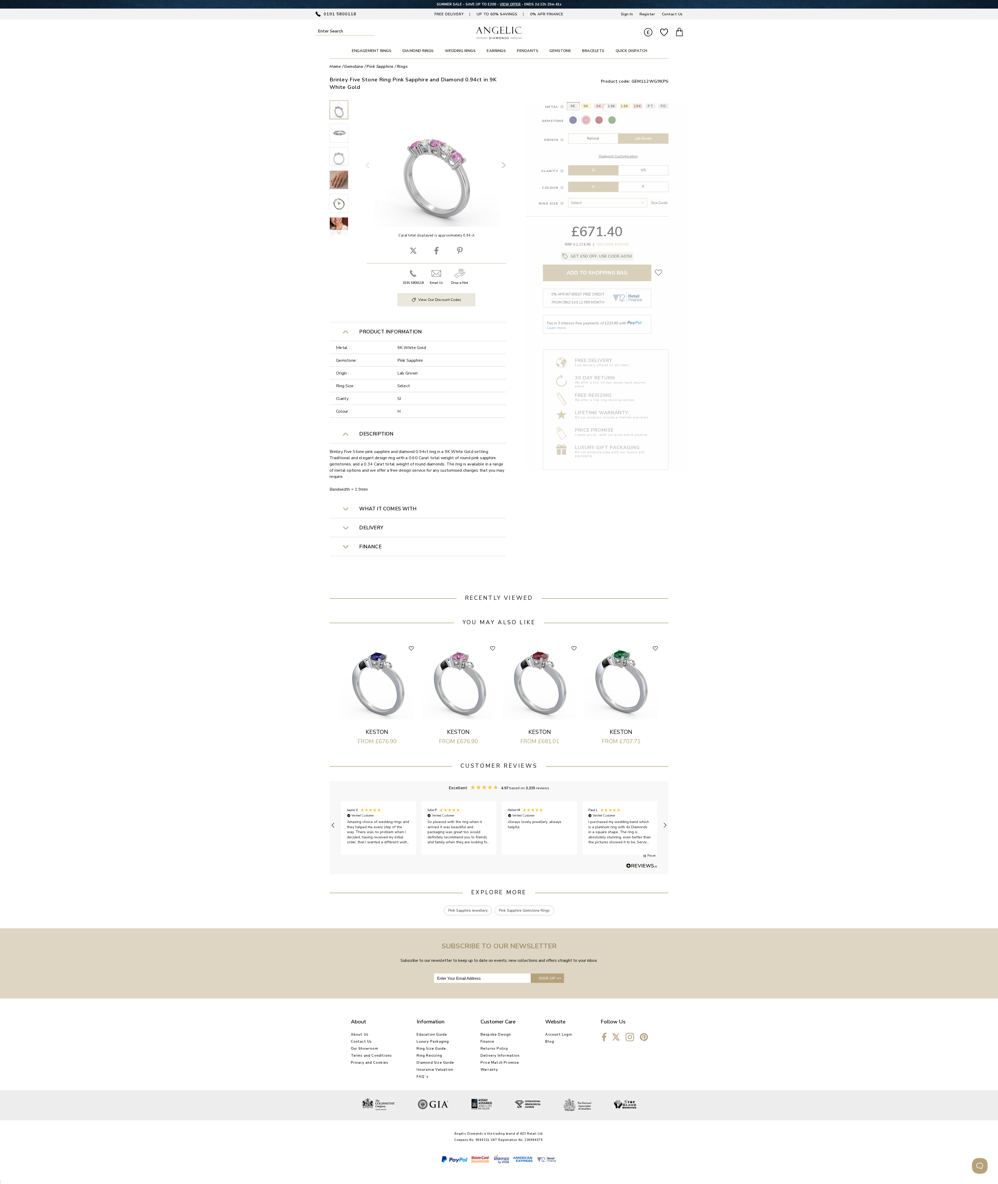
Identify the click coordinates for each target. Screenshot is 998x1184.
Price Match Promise (500, 1062)
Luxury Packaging (433, 1041)
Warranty (489, 1069)
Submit (372, 31)
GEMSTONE (560, 50)
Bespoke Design (496, 1034)
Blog (549, 1041)
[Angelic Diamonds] (499, 38)
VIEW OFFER (510, 4)
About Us (360, 1034)
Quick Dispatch (631, 50)
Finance (487, 1041)
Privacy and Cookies (370, 1062)
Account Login (558, 1034)
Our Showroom (364, 1048)
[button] (333, 825)
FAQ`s (423, 1076)
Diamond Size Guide (435, 1062)
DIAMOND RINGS (418, 50)
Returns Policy (494, 1048)
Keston (377, 732)
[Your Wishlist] (664, 32)
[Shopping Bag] (679, 33)
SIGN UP (550, 978)
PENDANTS (527, 50)
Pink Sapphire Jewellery (468, 910)
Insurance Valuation (435, 1069)
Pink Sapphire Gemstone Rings (524, 910)
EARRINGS (496, 50)
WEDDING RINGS (460, 50)
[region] (499, 825)
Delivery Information (500, 1055)
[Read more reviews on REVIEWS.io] (641, 866)
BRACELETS (593, 50)
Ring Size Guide (431, 1048)
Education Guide (432, 1034)
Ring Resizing (429, 1055)
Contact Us (672, 14)
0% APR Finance (546, 14)
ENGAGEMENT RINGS (371, 50)
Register (647, 14)
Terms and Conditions (371, 1055)
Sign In (627, 14)
